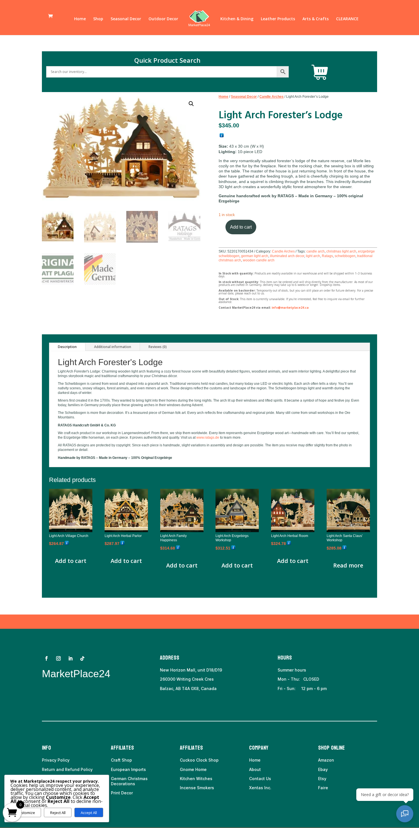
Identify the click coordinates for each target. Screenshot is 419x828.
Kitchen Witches (196, 778)
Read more (348, 565)
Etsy (322, 778)
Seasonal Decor (126, 19)
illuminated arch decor (287, 256)
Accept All (89, 812)
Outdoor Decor (163, 19)
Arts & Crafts (315, 19)
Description (67, 346)
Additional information (112, 346)
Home (80, 19)
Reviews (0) (158, 346)
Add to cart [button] (70, 561)
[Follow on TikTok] (82, 658)
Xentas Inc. (260, 787)
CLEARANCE (347, 19)
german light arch (254, 256)
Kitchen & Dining (236, 19)
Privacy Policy (56, 760)
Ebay (323, 769)
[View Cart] (319, 72)
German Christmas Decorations (129, 781)
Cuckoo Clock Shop (199, 760)
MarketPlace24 (76, 674)
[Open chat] (404, 813)
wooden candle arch (258, 260)
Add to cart (241, 227)
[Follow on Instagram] (58, 658)
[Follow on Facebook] (46, 658)
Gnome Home (193, 769)
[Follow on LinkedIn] (70, 658)
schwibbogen (345, 256)
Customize (26, 812)
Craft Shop (121, 760)
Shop (98, 19)
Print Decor (122, 792)
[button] (191, 104)
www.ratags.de (207, 438)
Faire (323, 787)
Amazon (326, 760)
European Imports (128, 769)
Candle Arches (271, 97)
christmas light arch (341, 251)
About (255, 769)
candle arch (315, 251)
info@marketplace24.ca (290, 308)
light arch (313, 256)
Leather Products (278, 19)
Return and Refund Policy (67, 769)
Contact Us (260, 778)
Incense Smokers (197, 787)
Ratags (327, 256)
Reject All (58, 812)
